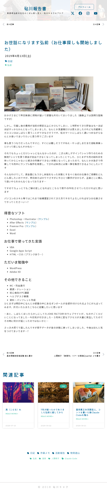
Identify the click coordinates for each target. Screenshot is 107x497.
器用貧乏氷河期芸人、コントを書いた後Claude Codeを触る (88, 412)
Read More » (12, 413)
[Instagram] (88, 13)
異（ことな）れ (13, 409)
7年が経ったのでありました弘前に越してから (52, 411)
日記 (10, 61)
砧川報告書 (35, 8)
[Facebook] (80, 13)
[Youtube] (95, 13)
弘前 (9, 65)
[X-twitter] (72, 13)
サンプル (43, 219)
